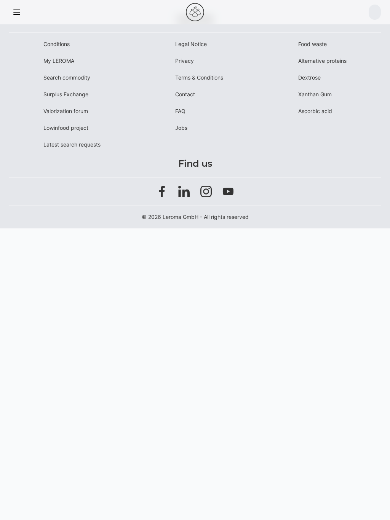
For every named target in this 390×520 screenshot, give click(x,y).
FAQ (180, 111)
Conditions (56, 44)
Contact (185, 94)
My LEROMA (58, 60)
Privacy (184, 60)
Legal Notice (191, 44)
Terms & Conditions (199, 77)
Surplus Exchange (65, 94)
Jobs (181, 127)
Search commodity (66, 77)
